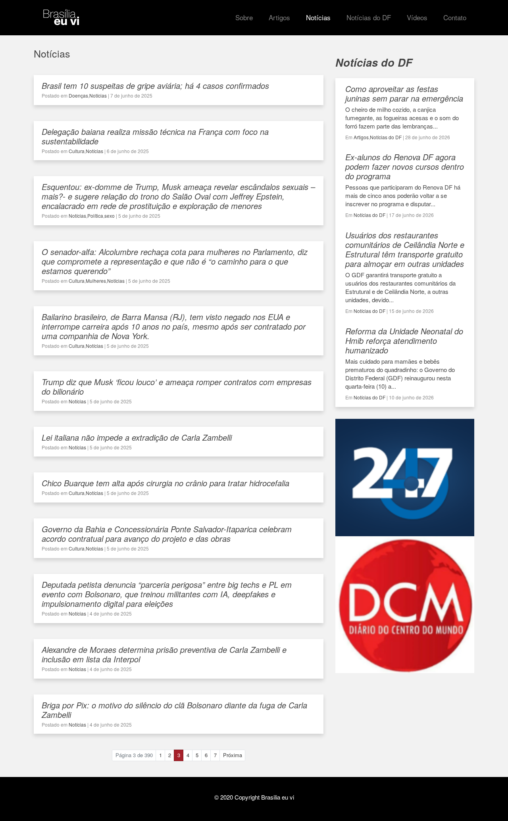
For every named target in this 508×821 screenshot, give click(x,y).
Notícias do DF (386, 137)
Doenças (78, 95)
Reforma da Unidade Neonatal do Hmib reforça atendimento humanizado (404, 340)
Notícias (98, 95)
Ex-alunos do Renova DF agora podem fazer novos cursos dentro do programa (404, 166)
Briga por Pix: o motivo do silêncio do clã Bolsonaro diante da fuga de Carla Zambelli (174, 709)
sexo (109, 215)
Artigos (361, 137)
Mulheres (96, 280)
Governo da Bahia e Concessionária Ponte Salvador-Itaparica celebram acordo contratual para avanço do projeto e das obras (167, 533)
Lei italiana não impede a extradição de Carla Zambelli (137, 437)
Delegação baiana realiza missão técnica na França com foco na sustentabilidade (155, 136)
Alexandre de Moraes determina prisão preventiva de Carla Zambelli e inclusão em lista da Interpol (164, 654)
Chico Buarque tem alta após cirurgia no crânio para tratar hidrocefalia (165, 483)
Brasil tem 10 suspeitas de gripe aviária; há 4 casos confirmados (155, 85)
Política (95, 215)
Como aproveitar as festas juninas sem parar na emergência (404, 93)
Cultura (77, 151)
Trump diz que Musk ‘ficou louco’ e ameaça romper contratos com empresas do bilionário (177, 386)
